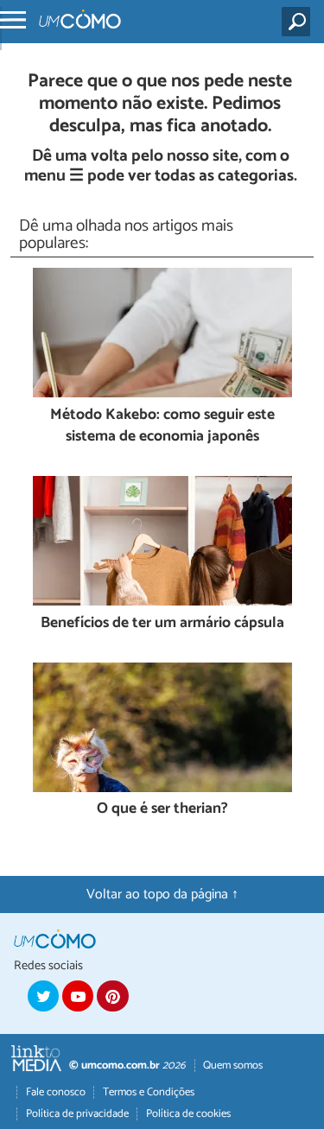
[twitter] (43, 996)
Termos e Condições (148, 1092)
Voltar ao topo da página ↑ (162, 894)
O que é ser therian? (162, 810)
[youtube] (77, 996)
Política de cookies (188, 1113)
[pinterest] (112, 996)
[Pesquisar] (299, 21)
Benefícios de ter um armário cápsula (162, 624)
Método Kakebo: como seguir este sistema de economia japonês (162, 426)
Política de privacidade (77, 1113)
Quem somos (233, 1065)
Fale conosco (56, 1092)
